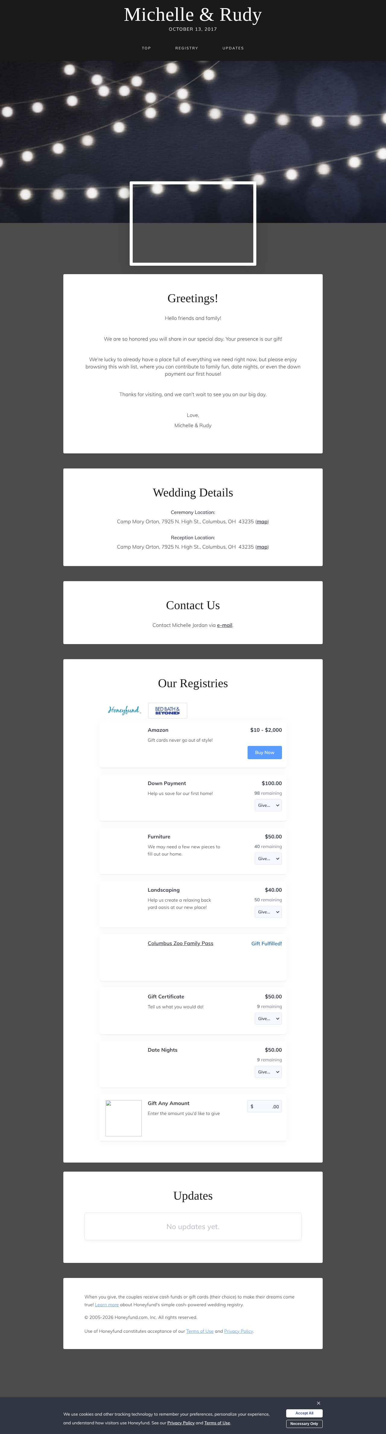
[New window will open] (167, 711)
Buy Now (264, 752)
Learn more (107, 1304)
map (262, 521)
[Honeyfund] (124, 711)
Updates (233, 48)
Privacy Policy (238, 1331)
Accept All (304, 1413)
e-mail (225, 625)
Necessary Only (304, 1424)
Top (146, 48)
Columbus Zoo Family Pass (181, 943)
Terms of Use (200, 1331)
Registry (186, 48)
